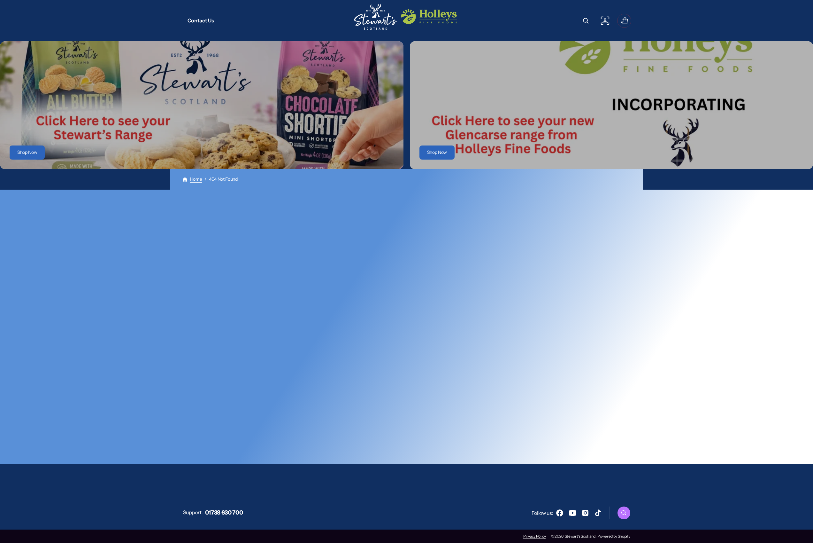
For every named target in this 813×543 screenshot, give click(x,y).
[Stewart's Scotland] (407, 20)
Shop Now (27, 152)
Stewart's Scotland (580, 536)
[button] (586, 21)
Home (196, 179)
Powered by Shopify (613, 536)
